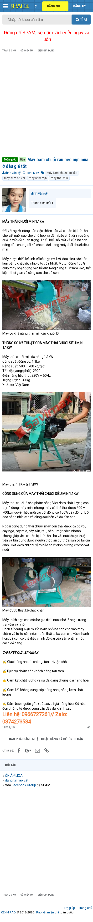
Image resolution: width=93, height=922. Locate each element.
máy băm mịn (38, 178)
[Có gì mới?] (35, 6)
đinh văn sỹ (13, 173)
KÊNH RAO (8, 912)
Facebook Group (24, 785)
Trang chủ (85, 908)
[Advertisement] (46, 105)
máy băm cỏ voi (14, 178)
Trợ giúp (69, 908)
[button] (5, 6)
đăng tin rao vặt (16, 780)
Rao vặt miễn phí (47, 912)
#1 (89, 727)
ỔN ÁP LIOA (14, 775)
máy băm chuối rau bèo (61, 173)
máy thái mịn (59, 178)
